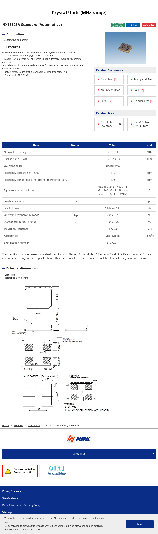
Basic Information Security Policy (21, 505)
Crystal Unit (34, 425)
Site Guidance (10, 498)
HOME (5, 425)
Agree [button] (140, 524)
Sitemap (7, 512)
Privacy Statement (12, 491)
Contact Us (79, 453)
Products (18, 425)
